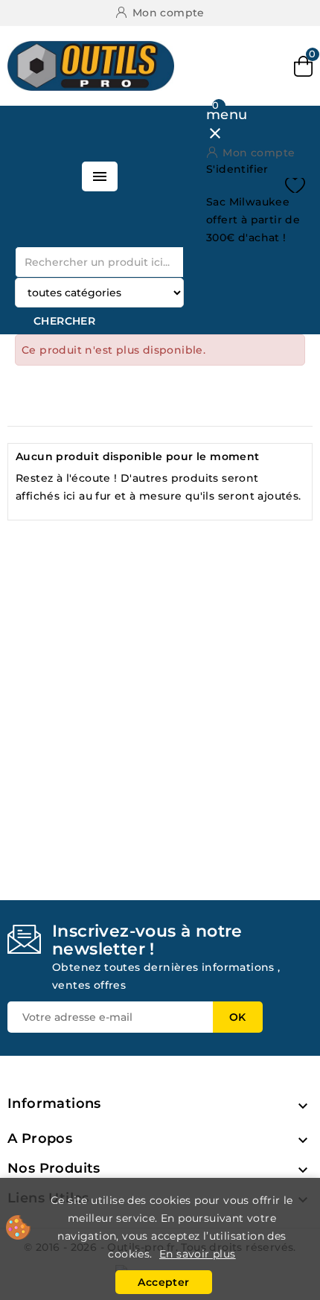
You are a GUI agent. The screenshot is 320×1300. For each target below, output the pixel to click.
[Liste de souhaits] (295, 185)
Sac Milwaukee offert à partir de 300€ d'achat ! (253, 219)
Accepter (163, 1282)
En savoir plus (197, 1254)
